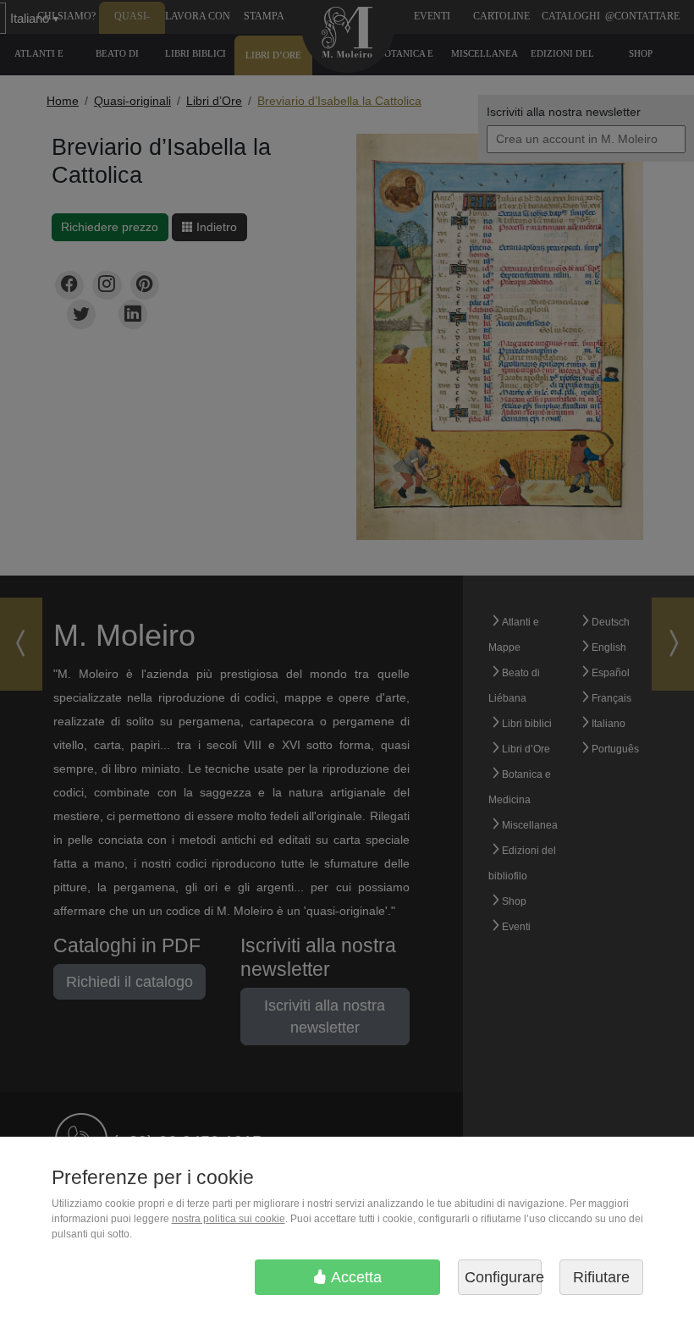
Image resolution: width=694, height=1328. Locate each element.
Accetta (355, 1277)
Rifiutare (601, 1277)
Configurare (503, 1277)
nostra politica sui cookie (228, 1219)
